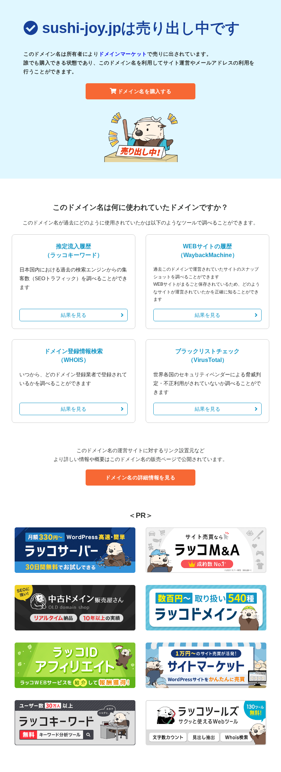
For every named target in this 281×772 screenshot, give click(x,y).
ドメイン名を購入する (145, 91)
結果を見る (73, 315)
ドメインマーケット (123, 54)
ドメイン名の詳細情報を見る (140, 477)
